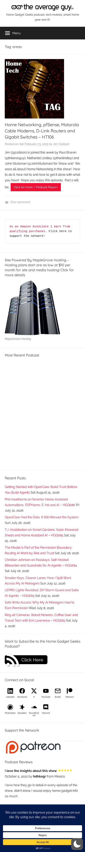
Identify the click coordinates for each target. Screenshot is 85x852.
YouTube (46, 697)
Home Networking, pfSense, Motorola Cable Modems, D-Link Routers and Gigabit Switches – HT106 (42, 131)
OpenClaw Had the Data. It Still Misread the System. (42, 517)
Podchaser (10, 713)
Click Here (32, 659)
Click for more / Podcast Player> (36, 187)
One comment (20, 202)
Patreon (70, 697)
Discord (46, 713)
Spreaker (22, 713)
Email (57, 697)
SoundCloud (34, 714)
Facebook (22, 697)
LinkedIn (10, 697)
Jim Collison (61, 144)
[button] (77, 844)
